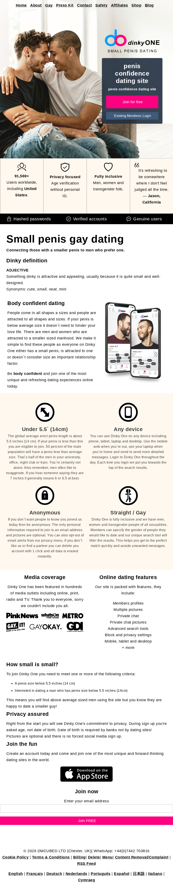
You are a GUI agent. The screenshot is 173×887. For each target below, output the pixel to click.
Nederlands (76, 874)
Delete (94, 857)
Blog (149, 5)
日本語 (139, 874)
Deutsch (54, 874)
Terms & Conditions (51, 857)
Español (122, 874)
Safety (101, 5)
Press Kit (65, 5)
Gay (49, 5)
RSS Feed (86, 863)
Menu (107, 857)
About (36, 5)
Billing (79, 857)
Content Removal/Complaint (142, 857)
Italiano (155, 874)
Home (21, 5)
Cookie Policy (15, 857)
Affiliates (119, 5)
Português (101, 874)
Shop (136, 5)
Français (34, 874)
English (15, 874)
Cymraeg (86, 880)
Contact (84, 5)
